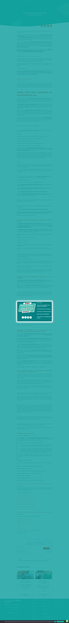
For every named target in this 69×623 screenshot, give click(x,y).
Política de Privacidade (60, 621)
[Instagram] (25, 317)
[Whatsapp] (23, 317)
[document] (34, 311)
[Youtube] (28, 317)
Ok (55, 621)
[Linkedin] (30, 317)
